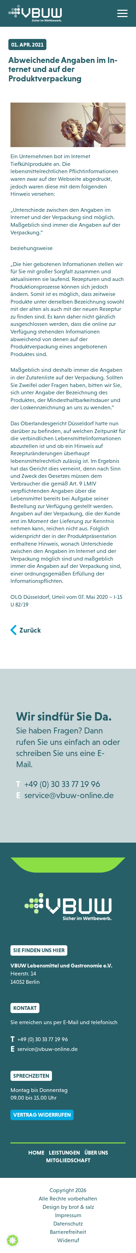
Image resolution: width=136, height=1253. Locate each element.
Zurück (30, 630)
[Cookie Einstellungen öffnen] (12, 1240)
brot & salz (81, 1207)
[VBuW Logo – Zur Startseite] (35, 13)
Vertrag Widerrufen (42, 1114)
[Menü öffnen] (122, 13)
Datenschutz (68, 1224)
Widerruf (68, 1240)
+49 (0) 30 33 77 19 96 (62, 784)
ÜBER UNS (96, 1152)
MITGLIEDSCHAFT (68, 1160)
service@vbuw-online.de (69, 795)
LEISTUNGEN (64, 1152)
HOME (36, 1152)
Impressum (68, 1215)
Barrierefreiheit (68, 1232)
